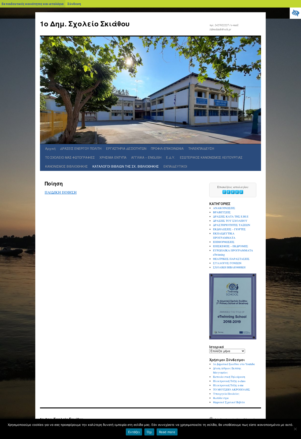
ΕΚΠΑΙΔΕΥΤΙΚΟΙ (175, 166)
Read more (167, 432)
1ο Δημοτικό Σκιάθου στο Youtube (234, 364)
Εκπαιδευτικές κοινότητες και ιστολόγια (32, 4)
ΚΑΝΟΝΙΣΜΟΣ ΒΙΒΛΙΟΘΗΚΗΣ (66, 166)
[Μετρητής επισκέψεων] (232, 193)
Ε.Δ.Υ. (170, 157)
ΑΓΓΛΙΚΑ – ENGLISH (146, 157)
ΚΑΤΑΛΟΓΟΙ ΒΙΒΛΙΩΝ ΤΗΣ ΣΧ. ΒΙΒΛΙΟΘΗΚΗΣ (125, 166)
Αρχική (50, 148)
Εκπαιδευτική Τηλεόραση (229, 377)
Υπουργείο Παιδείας (226, 393)
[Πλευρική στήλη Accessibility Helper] (295, 13)
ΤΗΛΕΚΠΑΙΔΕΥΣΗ (201, 148)
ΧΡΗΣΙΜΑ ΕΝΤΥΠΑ (113, 157)
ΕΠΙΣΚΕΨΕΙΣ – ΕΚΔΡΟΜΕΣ (230, 246)
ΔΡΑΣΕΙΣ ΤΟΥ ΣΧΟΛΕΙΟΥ (230, 220)
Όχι (149, 432)
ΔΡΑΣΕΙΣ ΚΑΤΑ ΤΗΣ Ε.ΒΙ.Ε (230, 216)
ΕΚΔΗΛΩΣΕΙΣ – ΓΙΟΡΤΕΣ (229, 229)
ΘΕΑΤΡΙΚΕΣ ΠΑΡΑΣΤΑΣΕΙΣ (231, 259)
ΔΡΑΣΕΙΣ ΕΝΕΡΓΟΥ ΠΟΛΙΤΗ (80, 148)
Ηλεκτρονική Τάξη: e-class (229, 381)
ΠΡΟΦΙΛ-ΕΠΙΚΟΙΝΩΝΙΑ (167, 148)
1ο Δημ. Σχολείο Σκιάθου (85, 23)
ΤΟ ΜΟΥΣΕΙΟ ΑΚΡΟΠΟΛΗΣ (231, 389)
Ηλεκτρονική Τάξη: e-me (228, 385)
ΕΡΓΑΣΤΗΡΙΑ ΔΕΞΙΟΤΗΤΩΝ (126, 148)
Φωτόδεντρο (221, 398)
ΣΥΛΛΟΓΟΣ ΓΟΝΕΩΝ (227, 263)
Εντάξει (134, 432)
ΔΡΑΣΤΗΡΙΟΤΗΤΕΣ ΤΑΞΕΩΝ (231, 225)
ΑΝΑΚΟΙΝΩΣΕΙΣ (224, 208)
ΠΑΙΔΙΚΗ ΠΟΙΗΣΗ (61, 192)
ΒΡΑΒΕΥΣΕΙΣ (222, 212)
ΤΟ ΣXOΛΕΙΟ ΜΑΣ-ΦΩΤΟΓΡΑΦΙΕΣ (70, 157)
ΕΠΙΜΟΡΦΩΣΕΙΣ (223, 242)
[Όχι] (295, 429)
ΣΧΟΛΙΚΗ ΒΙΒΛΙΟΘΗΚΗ (229, 267)
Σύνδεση (74, 4)
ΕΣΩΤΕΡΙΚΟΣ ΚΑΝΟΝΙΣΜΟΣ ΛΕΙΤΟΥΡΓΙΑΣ (211, 157)
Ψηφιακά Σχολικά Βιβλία (229, 402)
